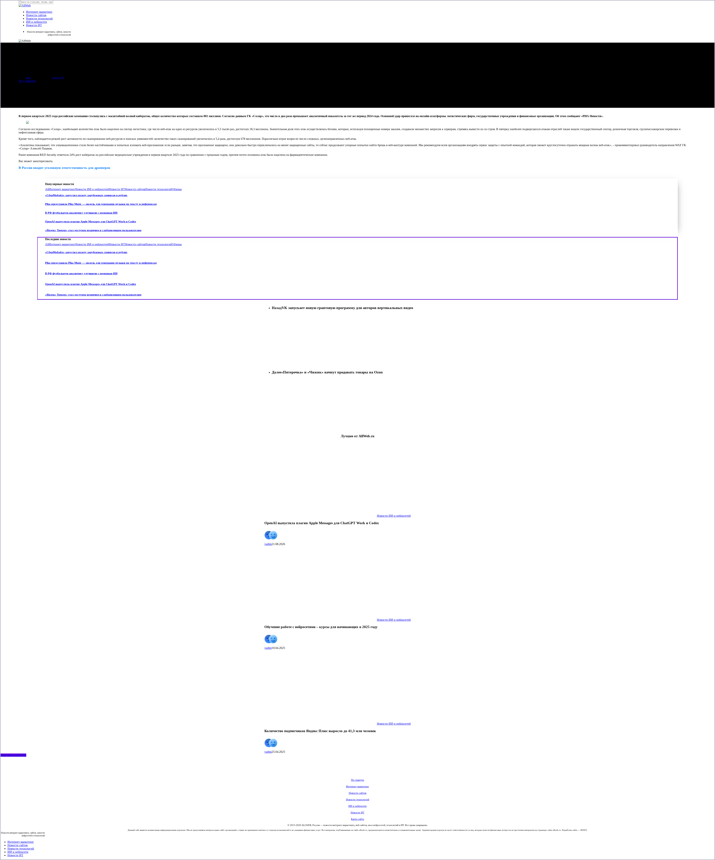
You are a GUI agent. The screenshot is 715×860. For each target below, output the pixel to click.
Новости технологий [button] (357, 799)
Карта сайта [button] (357, 819)
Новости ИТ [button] (357, 812)
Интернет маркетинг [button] (357, 786)
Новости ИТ (58, 78)
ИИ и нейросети (17, 851)
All (47, 189)
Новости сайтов (135, 189)
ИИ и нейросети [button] (357, 806)
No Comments (27, 80)
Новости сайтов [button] (357, 793)
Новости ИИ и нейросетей (92, 189)
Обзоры (177, 189)
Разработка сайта (569, 830)
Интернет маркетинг (62, 189)
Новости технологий (158, 189)
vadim (28, 78)
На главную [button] (357, 780)
